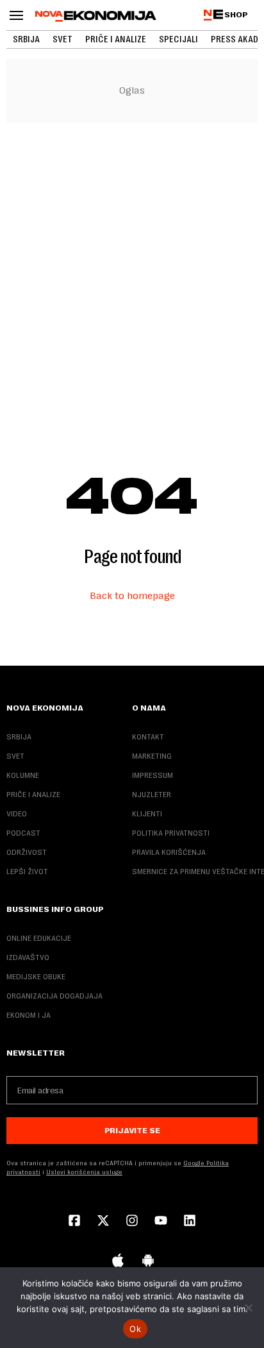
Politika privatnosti (171, 833)
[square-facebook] (74, 1221)
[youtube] (160, 1221)
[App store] (118, 1261)
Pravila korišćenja (169, 852)
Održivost (26, 852)
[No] (248, 1307)
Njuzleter (151, 794)
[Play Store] (148, 1261)
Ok (135, 1329)
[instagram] (132, 1221)
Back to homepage (132, 595)
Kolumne (22, 775)
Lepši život (27, 871)
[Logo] (95, 16)
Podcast (23, 833)
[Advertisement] (132, 270)
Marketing (152, 756)
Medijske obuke (35, 976)
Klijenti (147, 813)
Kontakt (148, 736)
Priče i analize (115, 39)
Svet (62, 39)
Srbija (26, 39)
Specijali (178, 39)
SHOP (236, 14)
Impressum (152, 775)
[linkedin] (189, 1221)
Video (16, 813)
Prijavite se (132, 1130)
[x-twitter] (103, 1221)
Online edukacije (38, 938)
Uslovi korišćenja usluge (84, 1171)
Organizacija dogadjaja (54, 995)
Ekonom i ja (28, 1015)
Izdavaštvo (27, 957)
